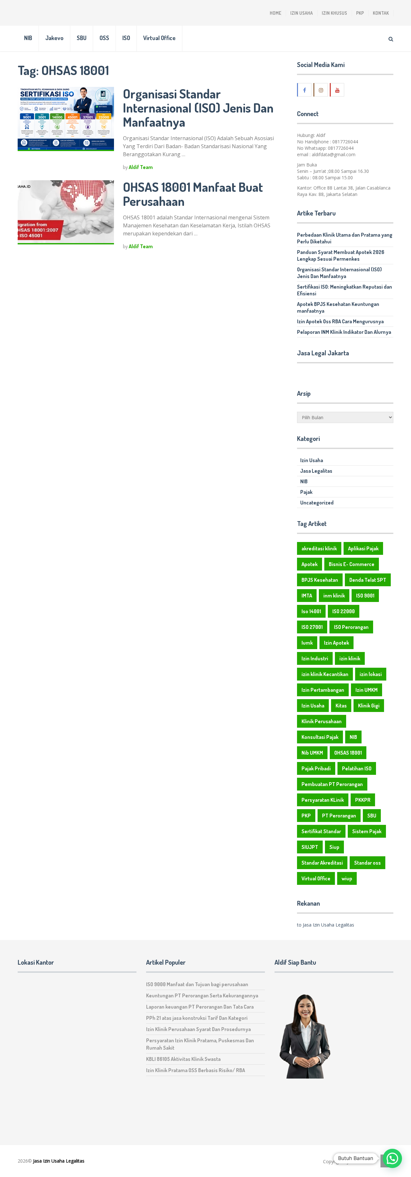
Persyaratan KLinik (323, 800)
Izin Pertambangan (323, 690)
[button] (392, 1158)
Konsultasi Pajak (320, 737)
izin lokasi (371, 674)
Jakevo (54, 37)
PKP (360, 13)
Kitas (341, 705)
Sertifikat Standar (321, 831)
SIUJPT (310, 847)
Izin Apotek (336, 642)
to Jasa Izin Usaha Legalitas (325, 925)
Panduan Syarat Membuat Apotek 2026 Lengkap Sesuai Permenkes (340, 255)
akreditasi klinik (319, 548)
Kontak (381, 13)
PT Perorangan (339, 815)
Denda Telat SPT (367, 580)
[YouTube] (337, 90)
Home (275, 13)
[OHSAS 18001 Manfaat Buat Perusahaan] (66, 212)
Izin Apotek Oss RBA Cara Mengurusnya (340, 321)
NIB (28, 37)
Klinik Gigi (369, 705)
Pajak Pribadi (316, 768)
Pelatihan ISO (357, 768)
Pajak (306, 492)
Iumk (307, 642)
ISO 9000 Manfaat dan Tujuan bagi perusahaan (197, 984)
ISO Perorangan (351, 627)
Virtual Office (159, 37)
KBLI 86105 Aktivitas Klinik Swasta (183, 1059)
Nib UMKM (312, 752)
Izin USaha (361, 1161)
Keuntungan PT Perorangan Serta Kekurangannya (202, 995)
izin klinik (349, 658)
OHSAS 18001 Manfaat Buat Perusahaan (193, 194)
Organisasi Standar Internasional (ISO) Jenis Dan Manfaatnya (198, 107)
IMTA (307, 595)
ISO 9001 (365, 595)
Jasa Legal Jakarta (323, 353)
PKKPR (363, 800)
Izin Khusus (334, 13)
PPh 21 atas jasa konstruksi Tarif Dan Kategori (197, 1018)
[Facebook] (304, 90)
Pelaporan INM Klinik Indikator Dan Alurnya (344, 332)
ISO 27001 (312, 627)
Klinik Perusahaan (322, 721)
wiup (347, 878)
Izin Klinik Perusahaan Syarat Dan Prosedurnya (198, 1029)
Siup (334, 847)
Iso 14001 (311, 611)
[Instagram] (321, 90)
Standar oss (367, 862)
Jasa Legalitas (316, 471)
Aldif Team (141, 167)
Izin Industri (315, 658)
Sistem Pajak (366, 831)
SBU (81, 37)
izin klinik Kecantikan (325, 674)
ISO (126, 37)
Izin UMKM (366, 690)
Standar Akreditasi (322, 862)
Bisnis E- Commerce (351, 564)
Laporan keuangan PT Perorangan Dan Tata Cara (200, 1006)
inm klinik (334, 595)
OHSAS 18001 (348, 752)
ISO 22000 (343, 611)
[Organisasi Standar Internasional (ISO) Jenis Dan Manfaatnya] (66, 119)
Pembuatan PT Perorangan (332, 784)
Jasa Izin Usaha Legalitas (58, 1161)
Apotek (310, 564)
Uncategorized (317, 502)
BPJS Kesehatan (320, 580)
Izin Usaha (301, 13)
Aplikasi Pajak (363, 548)
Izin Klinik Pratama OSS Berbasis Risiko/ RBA (195, 1070)
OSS (104, 37)
